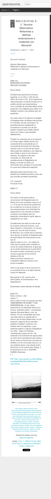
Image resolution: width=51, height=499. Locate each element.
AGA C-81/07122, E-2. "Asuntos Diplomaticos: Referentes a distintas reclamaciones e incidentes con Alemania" (26, 33)
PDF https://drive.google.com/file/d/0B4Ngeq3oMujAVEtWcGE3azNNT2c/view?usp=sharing (26, 361)
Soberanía (30, 446)
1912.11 (21, 441)
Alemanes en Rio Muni (31, 443)
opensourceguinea (26, 437)
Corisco (22, 446)
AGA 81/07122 (30, 441)
